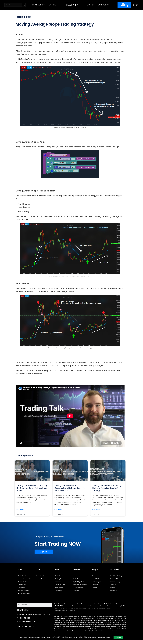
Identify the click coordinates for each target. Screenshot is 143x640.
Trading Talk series (103, 362)
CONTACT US (103, 5)
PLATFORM (52, 5)
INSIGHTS (89, 5)
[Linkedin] (33, 626)
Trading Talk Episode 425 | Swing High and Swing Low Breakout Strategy (106, 488)
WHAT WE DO (37, 5)
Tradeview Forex (82, 370)
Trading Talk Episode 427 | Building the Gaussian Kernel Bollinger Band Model (32, 488)
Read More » (20, 509)
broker (93, 370)
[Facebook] (19, 626)
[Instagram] (30, 626)
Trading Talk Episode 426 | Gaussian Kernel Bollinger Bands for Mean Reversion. (69, 488)
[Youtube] (26, 626)
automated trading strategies (69, 362)
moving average (113, 59)
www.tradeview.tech (105, 370)
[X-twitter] (22, 626)
